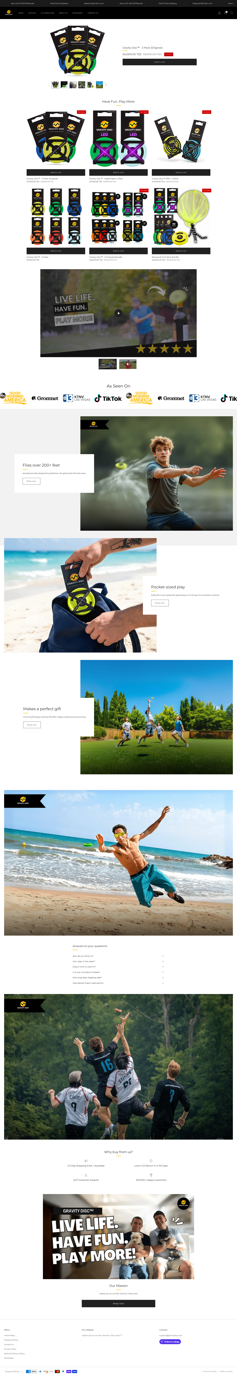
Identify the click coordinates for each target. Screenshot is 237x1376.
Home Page (9, 1335)
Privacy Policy (10, 1349)
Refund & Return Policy (14, 1354)
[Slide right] (106, 85)
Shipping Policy (11, 1340)
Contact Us (93, 13)
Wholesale (78, 13)
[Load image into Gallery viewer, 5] (90, 84)
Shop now (31, 481)
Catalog (32, 13)
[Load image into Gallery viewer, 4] (81, 84)
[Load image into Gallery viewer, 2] (64, 84)
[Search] (231, 12)
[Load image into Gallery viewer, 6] (99, 84)
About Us (63, 13)
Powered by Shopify (210, 1371)
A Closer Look (47, 13)
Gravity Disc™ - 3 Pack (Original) (142, 47)
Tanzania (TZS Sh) (12, 1372)
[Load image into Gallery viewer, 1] (55, 84)
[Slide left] (49, 85)
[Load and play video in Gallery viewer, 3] (73, 84)
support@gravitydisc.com (170, 1335)
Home (20, 13)
